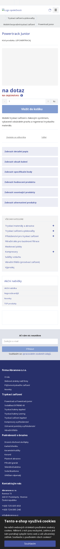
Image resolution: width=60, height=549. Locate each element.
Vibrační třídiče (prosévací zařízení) (22, 262)
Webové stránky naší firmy (16, 381)
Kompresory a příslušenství (17, 422)
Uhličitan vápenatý (13, 475)
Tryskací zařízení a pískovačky (20, 230)
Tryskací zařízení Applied (16, 417)
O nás (7, 377)
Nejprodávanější (11, 293)
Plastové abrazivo (13, 458)
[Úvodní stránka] (12, 9)
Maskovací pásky (13, 246)
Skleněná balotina (13, 467)
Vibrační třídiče (11, 430)
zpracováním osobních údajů (36, 353)
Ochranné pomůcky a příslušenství (20, 426)
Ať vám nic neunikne (30, 335)
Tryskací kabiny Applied (15, 409)
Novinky (8, 298)
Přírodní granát (11, 463)
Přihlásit (30, 348)
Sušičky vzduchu (13, 256)
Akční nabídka (10, 288)
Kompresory (11, 251)
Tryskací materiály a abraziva (19, 225)
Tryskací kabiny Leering (15, 413)
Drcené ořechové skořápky (17, 442)
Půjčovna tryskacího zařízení (17, 385)
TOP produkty (10, 303)
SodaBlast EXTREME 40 (15, 405)
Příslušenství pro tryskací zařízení (21, 236)
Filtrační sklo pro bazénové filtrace (22, 241)
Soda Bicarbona (12, 471)
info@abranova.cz (10, 515)
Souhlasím (30, 543)
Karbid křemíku (11, 446)
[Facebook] (17, 2)
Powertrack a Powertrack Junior (18, 401)
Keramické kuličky (12, 450)
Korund (8, 454)
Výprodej (9, 267)
